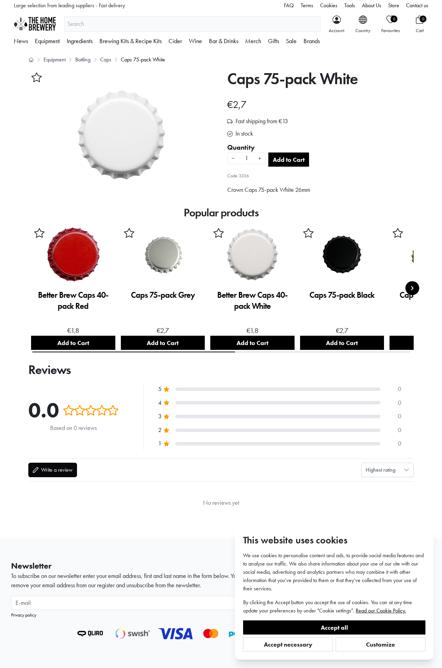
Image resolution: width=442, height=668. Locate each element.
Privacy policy (23, 615)
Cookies (328, 5)
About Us (371, 5)
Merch (253, 41)
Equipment (47, 41)
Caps (105, 59)
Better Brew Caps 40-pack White (252, 300)
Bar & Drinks (223, 41)
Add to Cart (289, 160)
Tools (349, 5)
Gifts (273, 41)
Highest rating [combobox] (380, 469)
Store (393, 5)
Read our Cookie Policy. (381, 610)
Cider (175, 41)
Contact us (417, 5)
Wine (195, 41)
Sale (291, 41)
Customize (380, 644)
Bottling (82, 59)
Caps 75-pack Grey (163, 294)
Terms (307, 5)
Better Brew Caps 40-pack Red (73, 300)
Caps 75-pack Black (341, 294)
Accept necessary (288, 644)
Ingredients (80, 41)
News (21, 41)
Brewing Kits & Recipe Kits (130, 41)
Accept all (334, 627)
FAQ (289, 5)
